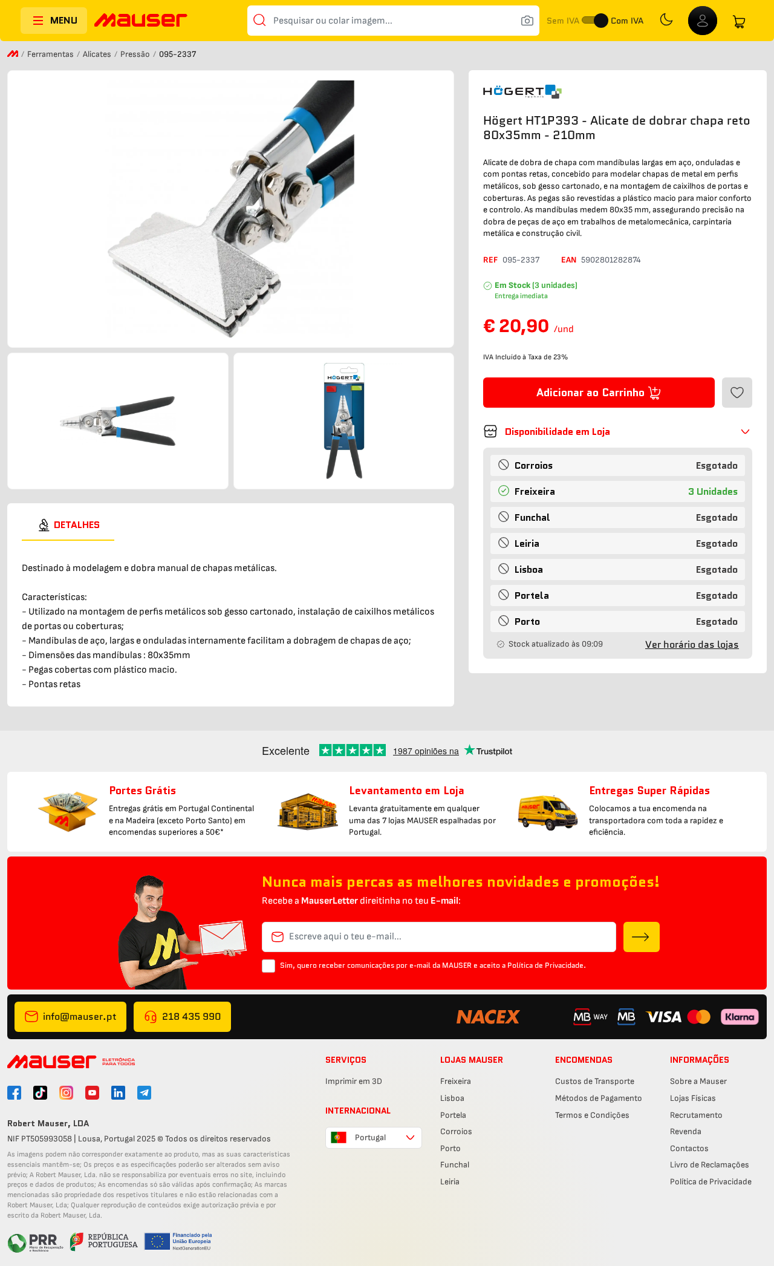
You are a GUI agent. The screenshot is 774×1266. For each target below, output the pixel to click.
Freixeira (455, 1081)
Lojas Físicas (693, 1098)
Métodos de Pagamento (598, 1098)
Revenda (685, 1131)
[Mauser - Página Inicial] (140, 21)
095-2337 (520, 260)
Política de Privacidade (711, 1181)
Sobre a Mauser (698, 1081)
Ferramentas (51, 54)
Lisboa (452, 1098)
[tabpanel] (231, 616)
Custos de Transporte (594, 1081)
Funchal (454, 1165)
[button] (617, 431)
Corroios (456, 1131)
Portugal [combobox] (370, 1137)
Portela (453, 1115)
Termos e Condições (592, 1115)
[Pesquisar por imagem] (527, 20)
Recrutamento (696, 1115)
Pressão (136, 54)
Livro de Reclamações (709, 1165)
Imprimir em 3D (353, 1081)
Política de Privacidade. (546, 965)
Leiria (450, 1181)
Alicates (98, 54)
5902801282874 (611, 260)
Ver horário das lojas (692, 644)
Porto (450, 1148)
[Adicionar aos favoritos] (737, 392)
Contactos (689, 1148)
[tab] (68, 525)
